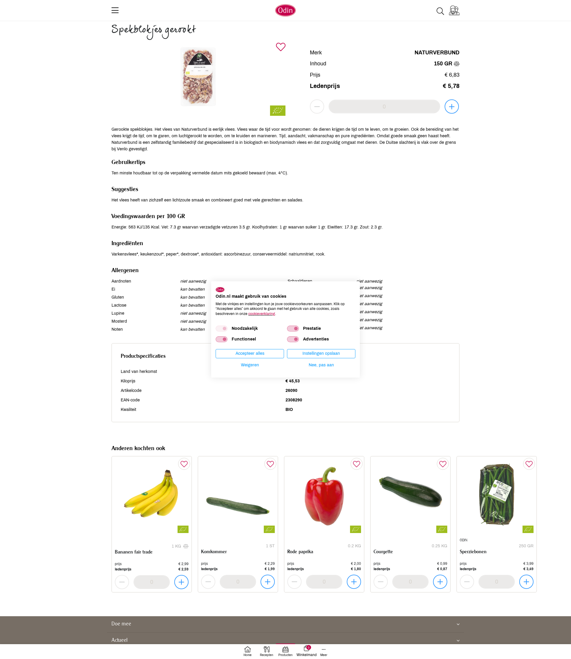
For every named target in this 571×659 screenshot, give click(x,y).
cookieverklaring (261, 314)
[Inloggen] (454, 10)
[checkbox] (222, 329)
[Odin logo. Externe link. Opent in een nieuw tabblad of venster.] (220, 289)
